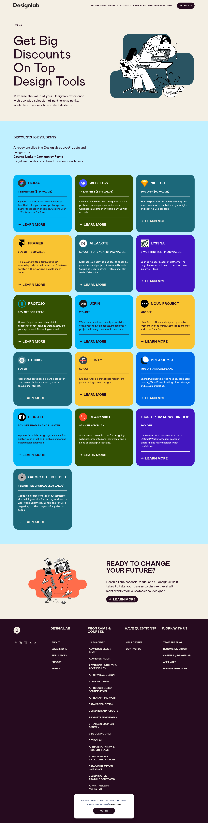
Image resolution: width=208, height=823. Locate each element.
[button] (103, 5)
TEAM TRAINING (172, 642)
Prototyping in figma (103, 717)
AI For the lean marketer (99, 787)
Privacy (57, 662)
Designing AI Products (103, 710)
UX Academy (97, 642)
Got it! (104, 811)
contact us (133, 648)
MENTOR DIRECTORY (175, 668)
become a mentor (175, 648)
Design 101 (95, 740)
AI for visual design (102, 675)
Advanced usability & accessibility (103, 667)
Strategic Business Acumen (101, 725)
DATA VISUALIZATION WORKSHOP (101, 768)
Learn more (116, 804)
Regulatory (59, 655)
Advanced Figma (99, 658)
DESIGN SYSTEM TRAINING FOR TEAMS (102, 777)
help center (134, 642)
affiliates (169, 662)
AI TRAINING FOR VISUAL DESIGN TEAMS (102, 758)
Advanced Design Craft (100, 650)
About (56, 642)
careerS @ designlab (177, 655)
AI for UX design (99, 681)
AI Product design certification (100, 690)
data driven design (101, 704)
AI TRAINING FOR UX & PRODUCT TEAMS (102, 748)
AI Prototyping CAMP (102, 697)
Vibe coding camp (100, 733)
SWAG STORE (59, 648)
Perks (17, 25)
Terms (56, 668)
